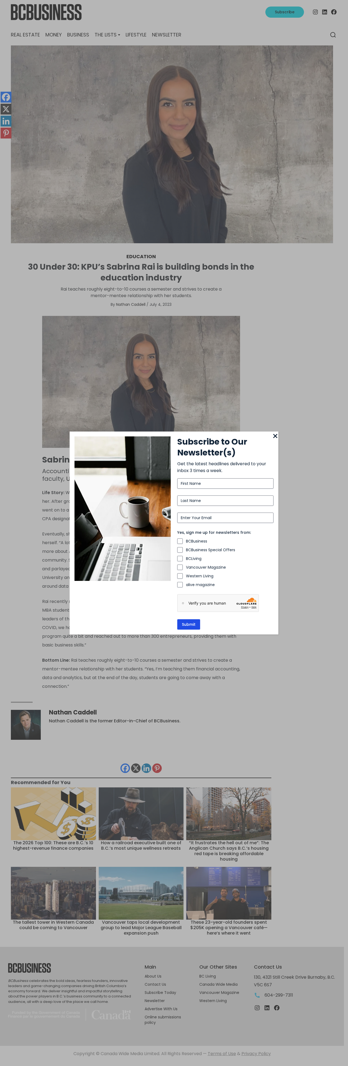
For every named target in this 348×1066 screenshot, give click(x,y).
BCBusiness (196, 541)
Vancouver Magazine (206, 567)
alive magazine (200, 584)
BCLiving (193, 558)
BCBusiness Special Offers (210, 550)
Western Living (199, 576)
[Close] (275, 436)
